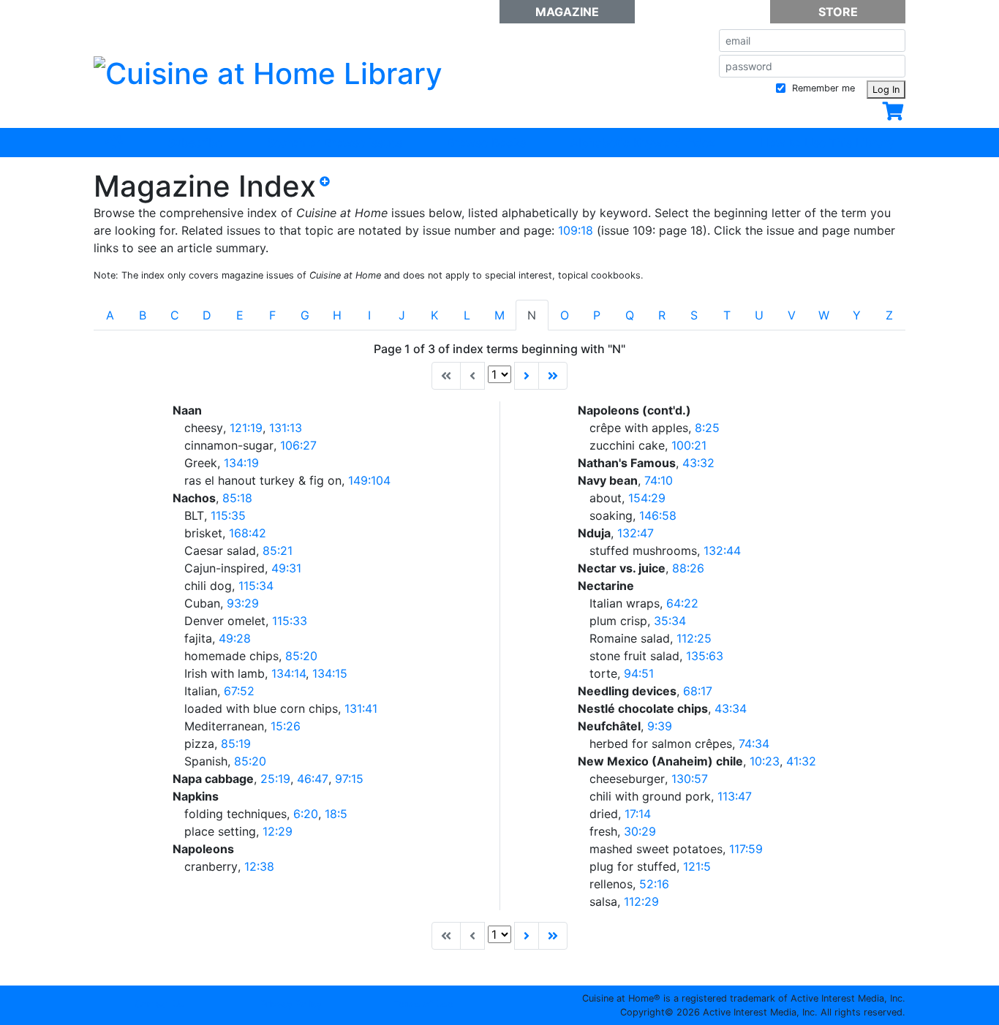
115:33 (289, 620)
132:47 (635, 533)
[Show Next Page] (526, 376)
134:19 (241, 462)
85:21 (278, 550)
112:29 (641, 901)
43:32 (698, 462)
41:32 (801, 761)
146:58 (657, 515)
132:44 (722, 550)
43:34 (731, 708)
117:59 (746, 848)
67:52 (239, 691)
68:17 (697, 691)
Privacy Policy (291, 1004)
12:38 (259, 866)
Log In (886, 89)
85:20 (301, 655)
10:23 (765, 761)
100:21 (688, 445)
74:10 (658, 480)
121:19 (246, 427)
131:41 (360, 708)
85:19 (236, 743)
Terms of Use (423, 1004)
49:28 (235, 638)
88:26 (688, 568)
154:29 (647, 498)
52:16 (654, 884)
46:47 (312, 778)
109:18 (575, 230)
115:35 (228, 515)
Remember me (822, 88)
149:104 (369, 480)
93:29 (243, 603)
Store (838, 11)
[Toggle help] (331, 192)
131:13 (285, 427)
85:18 (237, 498)
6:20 (305, 813)
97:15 (349, 778)
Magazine (567, 11)
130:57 (689, 778)
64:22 (682, 603)
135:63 (704, 655)
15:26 (286, 726)
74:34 (754, 743)
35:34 (670, 620)
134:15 (329, 673)
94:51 (639, 673)
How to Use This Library (827, 142)
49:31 (286, 568)
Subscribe (194, 142)
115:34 (256, 585)
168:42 (247, 533)
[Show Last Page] (553, 376)
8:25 (707, 427)
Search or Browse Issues (334, 142)
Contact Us (159, 1004)
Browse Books (486, 142)
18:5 (336, 813)
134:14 (288, 673)
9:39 (659, 726)
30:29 (640, 831)
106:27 (298, 445)
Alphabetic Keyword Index (642, 142)
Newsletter (702, 11)
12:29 (278, 831)
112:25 (694, 638)
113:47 (734, 796)
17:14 (638, 813)
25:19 (275, 778)
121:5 (697, 866)
